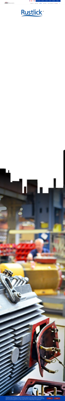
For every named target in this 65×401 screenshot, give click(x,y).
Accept (50, 398)
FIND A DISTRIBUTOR (51, 3)
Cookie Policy (38, 399)
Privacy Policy (32, 399)
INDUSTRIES (36, 3)
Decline (57, 398)
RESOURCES (44, 3)
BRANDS (40, 3)
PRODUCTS (32, 3)
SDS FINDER (56, 3)
